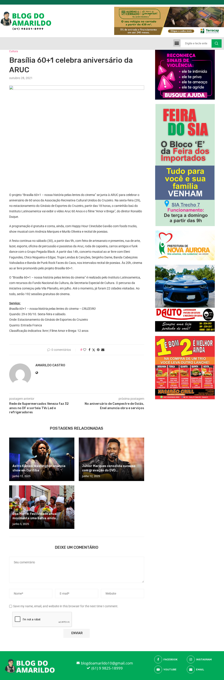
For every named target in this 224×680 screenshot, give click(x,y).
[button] (176, 43)
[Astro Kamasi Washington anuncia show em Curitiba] (41, 459)
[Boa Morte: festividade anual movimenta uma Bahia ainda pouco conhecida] (41, 507)
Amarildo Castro (50, 365)
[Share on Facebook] (89, 349)
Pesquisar (217, 43)
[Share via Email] (102, 349)
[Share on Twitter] (93, 350)
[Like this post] (84, 349)
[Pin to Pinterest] (98, 349)
